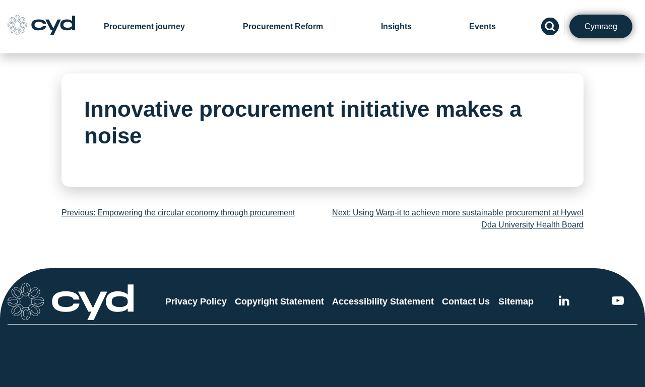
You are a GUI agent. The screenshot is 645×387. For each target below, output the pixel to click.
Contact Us (466, 301)
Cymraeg (601, 26)
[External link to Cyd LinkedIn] (564, 302)
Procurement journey (144, 26)
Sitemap (516, 301)
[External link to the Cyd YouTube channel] (618, 302)
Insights (396, 26)
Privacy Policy (196, 301)
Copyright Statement (279, 301)
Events (482, 26)
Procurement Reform (283, 26)
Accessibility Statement (383, 301)
